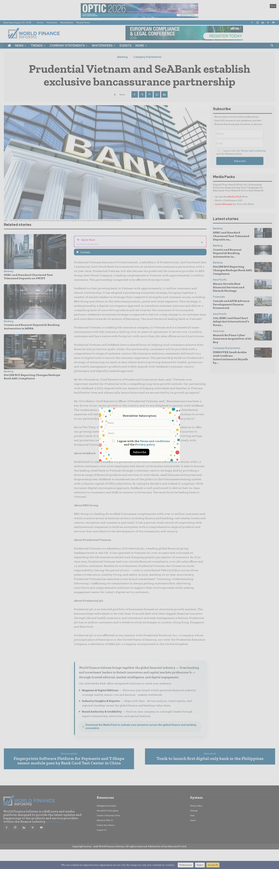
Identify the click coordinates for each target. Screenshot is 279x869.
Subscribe (139, 452)
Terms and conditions (155, 441)
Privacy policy (145, 444)
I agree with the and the (143, 442)
